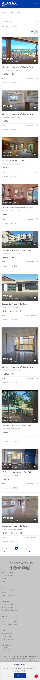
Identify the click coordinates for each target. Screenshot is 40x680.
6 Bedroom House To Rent (13, 160)
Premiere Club (7, 636)
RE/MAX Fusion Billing (9, 625)
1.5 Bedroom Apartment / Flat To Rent (18, 472)
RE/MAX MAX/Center (9, 622)
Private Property (7, 651)
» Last (29, 548)
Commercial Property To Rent (14, 304)
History (4, 578)
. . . (10, 548)
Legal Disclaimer (10, 659)
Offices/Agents (7, 633)
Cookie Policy (31, 659)
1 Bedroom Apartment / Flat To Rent (17, 114)
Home (4, 12)
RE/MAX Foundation (9, 604)
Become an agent (8, 590)
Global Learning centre (10, 607)
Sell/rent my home (8, 596)
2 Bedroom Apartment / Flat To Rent (17, 67)
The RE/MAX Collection (10, 610)
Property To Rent (14, 12)
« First (3, 548)
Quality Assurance (8, 639)
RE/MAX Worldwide (9, 575)
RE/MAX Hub (6, 619)
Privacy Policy (21, 659)
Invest (4, 593)
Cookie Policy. (21, 671)
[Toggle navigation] (35, 4)
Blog (3, 581)
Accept (20, 676)
